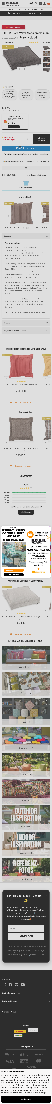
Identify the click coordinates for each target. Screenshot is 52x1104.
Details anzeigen (41, 1093)
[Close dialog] (49, 527)
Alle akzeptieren (26, 1099)
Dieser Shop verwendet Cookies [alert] (12, 1071)
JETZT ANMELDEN (14, 574)
